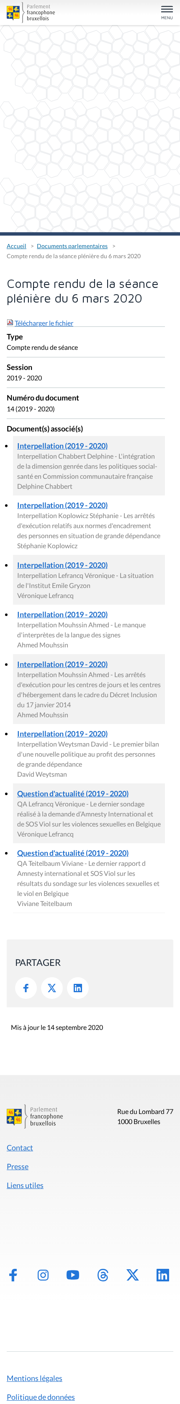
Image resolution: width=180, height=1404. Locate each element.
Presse (17, 1166)
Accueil (16, 245)
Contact (20, 1147)
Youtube (73, 1275)
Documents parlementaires (72, 245)
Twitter (52, 988)
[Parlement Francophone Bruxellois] (33, 12)
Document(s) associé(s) (45, 429)
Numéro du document (43, 398)
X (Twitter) (132, 1275)
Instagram (43, 1275)
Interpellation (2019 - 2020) (62, 445)
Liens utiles (25, 1185)
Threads (103, 1275)
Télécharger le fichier (44, 323)
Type (15, 337)
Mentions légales (34, 1378)
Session (19, 368)
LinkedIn (78, 988)
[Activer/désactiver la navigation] (167, 13)
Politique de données (41, 1396)
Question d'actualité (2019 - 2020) (73, 793)
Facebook (26, 988)
